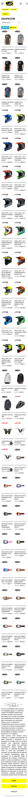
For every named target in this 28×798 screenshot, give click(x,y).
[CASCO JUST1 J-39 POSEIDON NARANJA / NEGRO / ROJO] (20, 260)
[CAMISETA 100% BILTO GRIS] (20, 39)
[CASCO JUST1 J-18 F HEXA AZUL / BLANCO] (7, 118)
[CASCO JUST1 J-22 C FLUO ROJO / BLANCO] (7, 174)
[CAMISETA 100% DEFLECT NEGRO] (20, 65)
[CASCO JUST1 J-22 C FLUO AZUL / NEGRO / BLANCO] (7, 146)
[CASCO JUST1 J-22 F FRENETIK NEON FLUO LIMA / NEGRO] (20, 231)
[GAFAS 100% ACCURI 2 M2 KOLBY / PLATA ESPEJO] (20, 485)
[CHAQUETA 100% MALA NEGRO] (20, 378)
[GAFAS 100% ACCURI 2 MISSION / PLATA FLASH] (20, 541)
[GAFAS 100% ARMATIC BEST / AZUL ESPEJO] (7, 570)
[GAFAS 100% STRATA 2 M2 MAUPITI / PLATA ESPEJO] (20, 682)
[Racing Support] (10, 3)
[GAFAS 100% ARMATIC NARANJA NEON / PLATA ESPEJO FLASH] (20, 570)
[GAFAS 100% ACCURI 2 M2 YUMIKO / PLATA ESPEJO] (7, 541)
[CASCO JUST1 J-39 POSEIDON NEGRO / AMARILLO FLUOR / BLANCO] (7, 290)
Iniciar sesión (22, 3)
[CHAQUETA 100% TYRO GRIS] (7, 404)
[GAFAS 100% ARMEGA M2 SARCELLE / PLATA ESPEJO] (20, 626)
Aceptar (14, 780)
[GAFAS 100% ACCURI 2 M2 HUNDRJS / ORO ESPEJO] (7, 485)
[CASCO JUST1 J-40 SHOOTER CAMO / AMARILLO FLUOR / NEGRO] (7, 348)
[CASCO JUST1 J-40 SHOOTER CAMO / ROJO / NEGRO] (20, 348)
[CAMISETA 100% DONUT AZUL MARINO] (7, 92)
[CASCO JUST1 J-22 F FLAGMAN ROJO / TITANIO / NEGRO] (20, 202)
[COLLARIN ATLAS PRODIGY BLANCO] (7, 457)
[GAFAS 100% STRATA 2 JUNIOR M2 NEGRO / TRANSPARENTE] (20, 654)
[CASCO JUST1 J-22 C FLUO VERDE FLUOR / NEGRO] (20, 174)
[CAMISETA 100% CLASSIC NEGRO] (7, 65)
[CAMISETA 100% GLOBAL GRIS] (20, 92)
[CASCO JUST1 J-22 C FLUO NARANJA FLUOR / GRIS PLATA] (20, 146)
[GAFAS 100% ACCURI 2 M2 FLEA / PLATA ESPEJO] (20, 457)
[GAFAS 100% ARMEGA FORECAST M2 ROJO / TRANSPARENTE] (7, 598)
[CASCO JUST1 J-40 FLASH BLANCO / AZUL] (7, 320)
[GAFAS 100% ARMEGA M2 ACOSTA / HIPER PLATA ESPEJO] (20, 598)
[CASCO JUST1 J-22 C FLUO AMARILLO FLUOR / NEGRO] (20, 118)
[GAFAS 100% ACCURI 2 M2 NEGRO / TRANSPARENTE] (7, 513)
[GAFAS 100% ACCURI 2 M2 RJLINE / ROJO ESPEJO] (20, 513)
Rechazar (14, 786)
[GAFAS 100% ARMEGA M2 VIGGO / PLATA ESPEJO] (7, 654)
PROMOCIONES (5, 9)
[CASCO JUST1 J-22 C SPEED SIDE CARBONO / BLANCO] (7, 202)
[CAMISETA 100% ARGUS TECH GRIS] (7, 39)
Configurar (14, 791)
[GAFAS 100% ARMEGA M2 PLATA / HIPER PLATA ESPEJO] (7, 626)
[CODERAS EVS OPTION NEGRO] (20, 404)
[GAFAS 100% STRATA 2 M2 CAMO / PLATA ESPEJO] (7, 682)
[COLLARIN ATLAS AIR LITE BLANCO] (20, 431)
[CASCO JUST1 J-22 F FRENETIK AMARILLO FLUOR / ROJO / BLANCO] (7, 231)
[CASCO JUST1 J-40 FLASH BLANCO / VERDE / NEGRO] (20, 320)
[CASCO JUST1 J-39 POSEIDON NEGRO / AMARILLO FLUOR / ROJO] (20, 290)
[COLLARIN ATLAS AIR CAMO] (7, 431)
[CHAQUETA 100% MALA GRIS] (7, 378)
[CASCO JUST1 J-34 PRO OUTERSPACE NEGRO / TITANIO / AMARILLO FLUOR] (7, 260)
